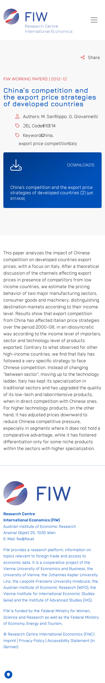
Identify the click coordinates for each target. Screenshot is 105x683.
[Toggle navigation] (94, 20)
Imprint (9, 640)
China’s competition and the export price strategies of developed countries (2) (52, 192)
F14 (54, 125)
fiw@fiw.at (25, 539)
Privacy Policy (31, 640)
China (49, 135)
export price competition (46, 143)
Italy (75, 143)
